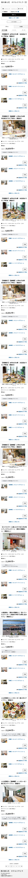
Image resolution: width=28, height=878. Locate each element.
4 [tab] (16, 54)
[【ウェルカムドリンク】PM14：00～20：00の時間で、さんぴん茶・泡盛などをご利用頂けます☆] (14, 541)
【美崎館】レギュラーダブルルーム (16, 156)
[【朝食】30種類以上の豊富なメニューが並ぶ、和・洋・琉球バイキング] (14, 793)
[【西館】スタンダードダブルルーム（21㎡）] (4, 77)
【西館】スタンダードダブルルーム (16, 74)
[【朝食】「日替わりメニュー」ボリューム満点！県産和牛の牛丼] (14, 46)
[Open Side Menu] (26, 2)
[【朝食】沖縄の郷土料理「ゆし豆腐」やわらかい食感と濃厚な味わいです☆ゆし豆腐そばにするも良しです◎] (14, 128)
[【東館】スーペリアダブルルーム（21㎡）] (4, 102)
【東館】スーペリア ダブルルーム (16, 99)
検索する (14, 15)
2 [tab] (12, 54)
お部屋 (21, 26)
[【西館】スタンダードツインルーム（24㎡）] (4, 89)
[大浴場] (14, 626)
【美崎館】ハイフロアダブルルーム (16, 181)
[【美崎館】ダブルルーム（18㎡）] (4, 159)
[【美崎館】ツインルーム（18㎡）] (4, 171)
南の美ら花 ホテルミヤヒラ (12, 2)
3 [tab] (14, 54)
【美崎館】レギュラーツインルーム (16, 168)
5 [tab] (18, 54)
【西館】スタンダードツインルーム (16, 86)
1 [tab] (10, 54)
